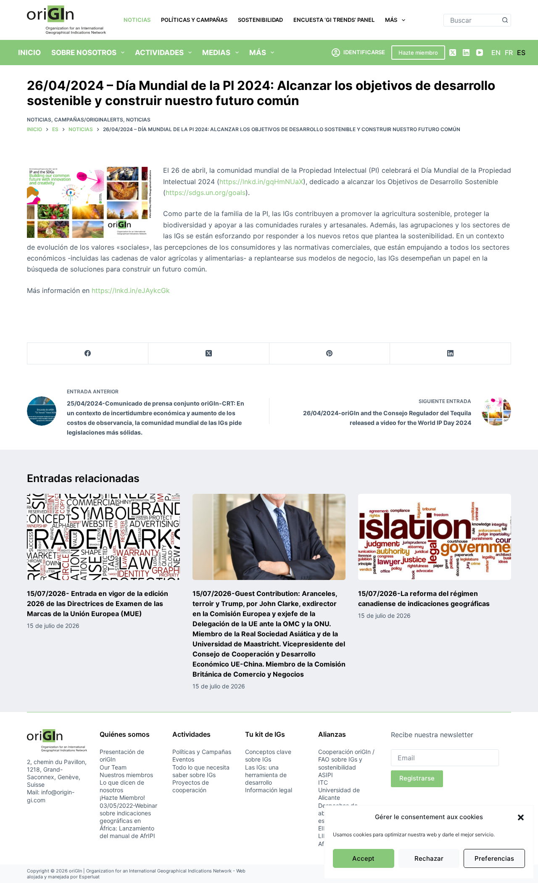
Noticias (137, 19)
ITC (323, 782)
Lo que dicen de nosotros (122, 786)
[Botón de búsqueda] (505, 20)
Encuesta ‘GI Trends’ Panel (333, 19)
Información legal (268, 789)
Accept (363, 858)
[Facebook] (87, 353)
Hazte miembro (418, 52)
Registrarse (417, 778)
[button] (521, 817)
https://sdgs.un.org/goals (205, 192)
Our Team (113, 767)
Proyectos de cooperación (190, 786)
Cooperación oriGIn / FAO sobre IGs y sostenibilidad (346, 759)
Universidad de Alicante (339, 793)
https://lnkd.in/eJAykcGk (131, 290)
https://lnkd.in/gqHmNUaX (261, 181)
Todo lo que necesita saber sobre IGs (200, 771)
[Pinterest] (329, 353)
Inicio (29, 52)
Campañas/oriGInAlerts (88, 119)
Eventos (183, 759)
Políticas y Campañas (194, 19)
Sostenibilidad (260, 19)
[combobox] (471, 20)
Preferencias (494, 858)
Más (391, 19)
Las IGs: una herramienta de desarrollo (266, 775)
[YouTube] (479, 52)
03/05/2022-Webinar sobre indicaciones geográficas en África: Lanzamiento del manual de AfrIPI (128, 821)
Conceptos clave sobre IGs (268, 755)
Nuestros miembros (126, 774)
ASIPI (325, 774)
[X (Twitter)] (452, 52)
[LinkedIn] (466, 52)
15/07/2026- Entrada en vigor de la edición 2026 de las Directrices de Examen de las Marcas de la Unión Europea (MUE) (97, 603)
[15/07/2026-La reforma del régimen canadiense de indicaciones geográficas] (434, 537)
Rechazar (428, 858)
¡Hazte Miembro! (122, 797)
